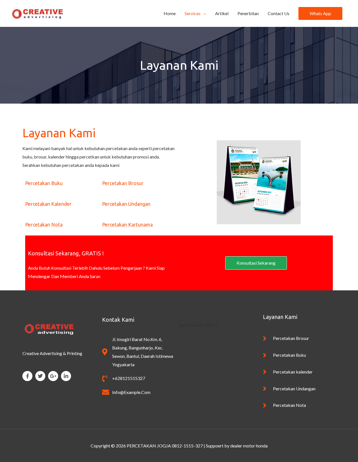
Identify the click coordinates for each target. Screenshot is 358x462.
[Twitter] (40, 376)
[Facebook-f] (27, 376)
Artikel (222, 13)
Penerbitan (248, 13)
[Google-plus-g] (53, 376)
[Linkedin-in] (66, 376)
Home (170, 13)
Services (193, 13)
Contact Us (278, 13)
